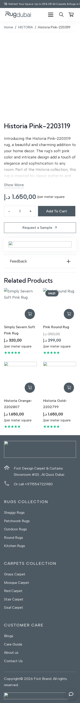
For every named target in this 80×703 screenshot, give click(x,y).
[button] (50, 14)
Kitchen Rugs (14, 546)
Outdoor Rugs (15, 529)
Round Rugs (13, 537)
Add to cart (56, 211)
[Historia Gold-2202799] (59, 378)
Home (8, 27)
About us (11, 652)
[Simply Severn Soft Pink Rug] (20, 304)
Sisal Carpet (13, 607)
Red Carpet (13, 591)
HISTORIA (25, 27)
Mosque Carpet (16, 583)
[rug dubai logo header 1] (18, 14)
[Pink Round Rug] (59, 304)
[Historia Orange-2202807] (20, 378)
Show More (14, 185)
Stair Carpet (13, 599)
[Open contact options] (71, 694)
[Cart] (71, 14)
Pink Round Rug (56, 327)
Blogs (8, 636)
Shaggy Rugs (14, 512)
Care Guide (13, 644)
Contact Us (13, 661)
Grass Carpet (14, 574)
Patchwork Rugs (17, 521)
